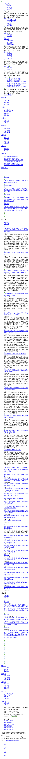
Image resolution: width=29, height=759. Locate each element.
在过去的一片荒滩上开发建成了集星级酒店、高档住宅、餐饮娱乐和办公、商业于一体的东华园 (16, 190)
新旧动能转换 (8, 95)
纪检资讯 (9, 36)
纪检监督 (9, 34)
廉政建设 (9, 23)
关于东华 (6, 4)
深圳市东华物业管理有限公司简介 (16, 83)
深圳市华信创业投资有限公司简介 (16, 86)
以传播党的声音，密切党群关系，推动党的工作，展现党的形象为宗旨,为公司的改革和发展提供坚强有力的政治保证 (16, 208)
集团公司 (9, 53)
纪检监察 (6, 33)
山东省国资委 (8, 726)
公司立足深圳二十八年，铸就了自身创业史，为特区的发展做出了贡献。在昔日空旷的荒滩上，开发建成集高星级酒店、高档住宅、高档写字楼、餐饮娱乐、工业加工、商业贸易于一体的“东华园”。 (16, 621)
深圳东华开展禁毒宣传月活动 (12, 450)
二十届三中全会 (11, 20)
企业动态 (6, 52)
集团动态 (6, 222)
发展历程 (9, 7)
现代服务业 (7, 194)
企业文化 (6, 66)
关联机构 (9, 58)
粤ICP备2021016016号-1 (13, 735)
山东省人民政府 (8, 727)
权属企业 (9, 55)
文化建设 (9, 67)
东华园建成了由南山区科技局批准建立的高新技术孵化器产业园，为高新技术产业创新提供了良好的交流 (16, 199)
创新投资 (6, 177)
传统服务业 (10, 40)
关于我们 (6, 596)
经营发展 (6, 39)
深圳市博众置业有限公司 (14, 85)
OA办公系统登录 (9, 721)
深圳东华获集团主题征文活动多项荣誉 (15, 354)
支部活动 (9, 25)
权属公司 (6, 77)
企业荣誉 (9, 9)
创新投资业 (10, 44)
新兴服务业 (10, 42)
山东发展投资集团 (9, 724)
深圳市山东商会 (8, 729)
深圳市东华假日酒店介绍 (14, 78)
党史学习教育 (11, 21)
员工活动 (9, 69)
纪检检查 (3, 118)
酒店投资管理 (8, 185)
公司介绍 (9, 5)
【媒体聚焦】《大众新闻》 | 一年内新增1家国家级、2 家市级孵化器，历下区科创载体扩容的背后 (16, 230)
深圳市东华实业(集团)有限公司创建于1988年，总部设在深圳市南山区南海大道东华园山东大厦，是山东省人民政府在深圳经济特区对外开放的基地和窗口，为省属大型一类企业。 (16, 608)
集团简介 (6, 602)
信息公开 (9, 56)
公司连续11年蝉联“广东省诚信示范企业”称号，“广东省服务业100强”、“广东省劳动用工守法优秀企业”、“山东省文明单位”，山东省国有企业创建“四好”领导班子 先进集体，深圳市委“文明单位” (16, 634)
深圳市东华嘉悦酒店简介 (14, 80)
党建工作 (6, 19)
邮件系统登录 (8, 722)
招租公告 (6, 555)
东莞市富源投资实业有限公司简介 (16, 81)
